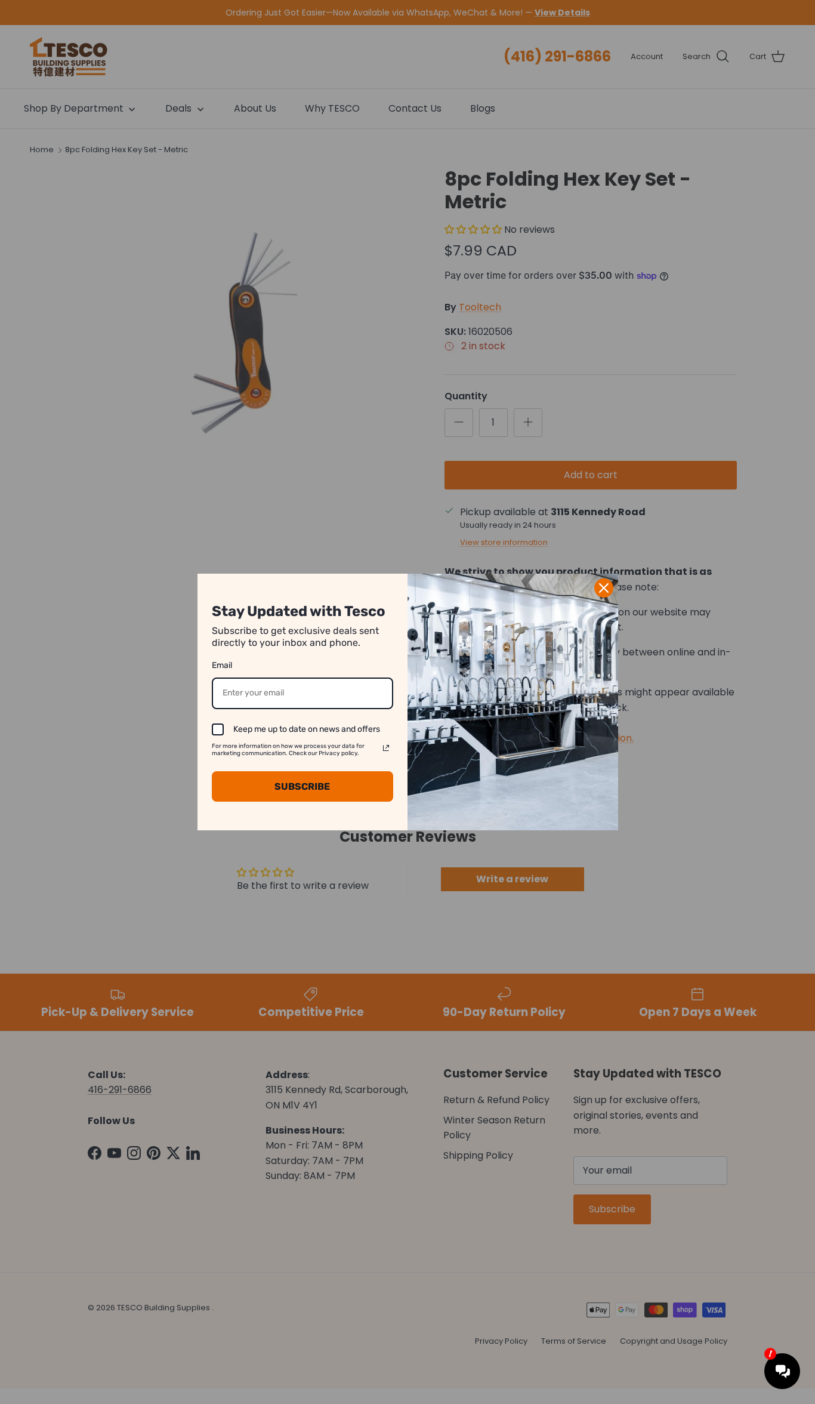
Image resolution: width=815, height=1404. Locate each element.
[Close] (603, 588)
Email (222, 665)
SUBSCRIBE (302, 786)
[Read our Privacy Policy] (386, 748)
